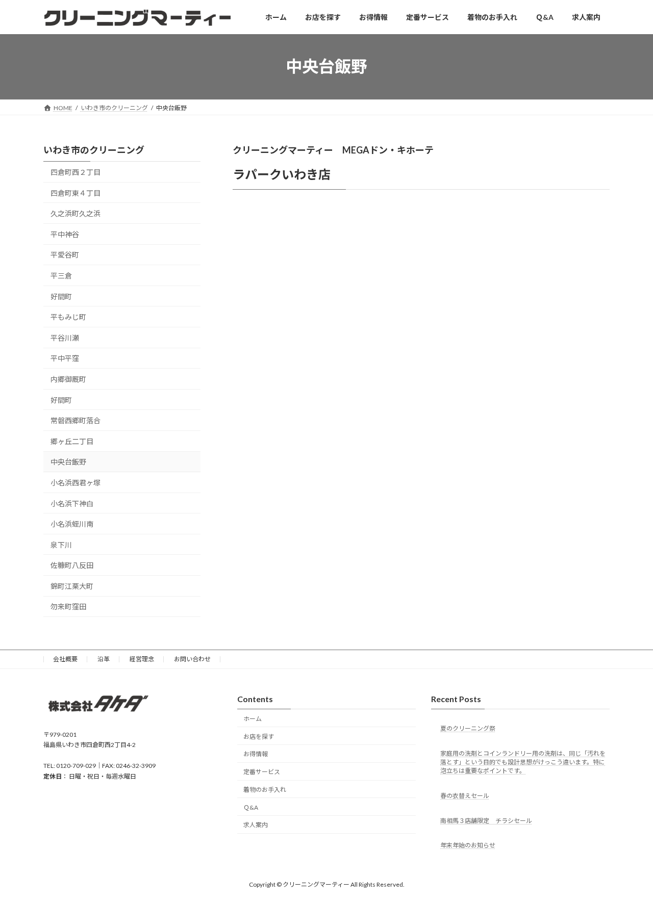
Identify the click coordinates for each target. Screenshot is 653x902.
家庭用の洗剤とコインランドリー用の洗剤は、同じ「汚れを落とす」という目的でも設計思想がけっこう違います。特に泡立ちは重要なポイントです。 (523, 762)
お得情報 (255, 754)
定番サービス (261, 772)
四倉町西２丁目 (76, 172)
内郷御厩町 (68, 379)
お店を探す (258, 736)
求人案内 (255, 825)
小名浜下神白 (72, 503)
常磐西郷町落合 (76, 420)
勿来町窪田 (68, 606)
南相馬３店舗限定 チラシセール (486, 820)
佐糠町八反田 (72, 565)
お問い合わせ (192, 659)
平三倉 (61, 275)
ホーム (252, 719)
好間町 (61, 296)
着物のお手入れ (264, 789)
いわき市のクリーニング (93, 150)
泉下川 (61, 544)
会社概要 (65, 659)
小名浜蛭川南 (72, 524)
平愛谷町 (65, 254)
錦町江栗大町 (72, 586)
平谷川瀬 (65, 337)
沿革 (103, 659)
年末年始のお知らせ (467, 845)
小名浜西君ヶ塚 (76, 482)
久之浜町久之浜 (76, 213)
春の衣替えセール (464, 796)
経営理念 (142, 659)
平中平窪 (65, 358)
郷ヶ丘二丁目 (72, 441)
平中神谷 (65, 234)
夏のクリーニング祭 (467, 728)
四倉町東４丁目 (76, 192)
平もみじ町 (68, 317)
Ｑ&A (250, 807)
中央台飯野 (68, 461)
